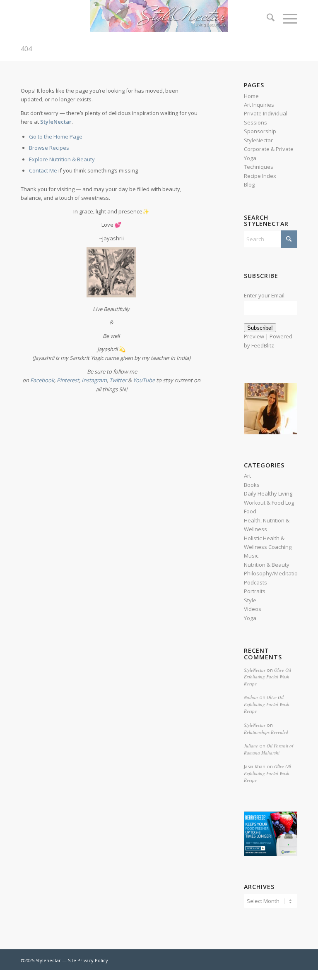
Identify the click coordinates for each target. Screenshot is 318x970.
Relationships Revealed (266, 732)
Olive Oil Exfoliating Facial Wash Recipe (267, 677)
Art (247, 475)
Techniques (258, 166)
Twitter (118, 380)
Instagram (94, 380)
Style (250, 600)
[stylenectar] (159, 18)
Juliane (251, 745)
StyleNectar (254, 670)
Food (250, 511)
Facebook (42, 380)
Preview (254, 336)
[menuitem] (266, 18)
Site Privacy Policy (88, 960)
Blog (249, 184)
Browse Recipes (49, 147)
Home (251, 96)
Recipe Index (260, 176)
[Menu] (286, 18)
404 (26, 48)
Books (252, 485)
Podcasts (255, 582)
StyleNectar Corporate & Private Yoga (269, 149)
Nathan (251, 697)
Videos (252, 609)
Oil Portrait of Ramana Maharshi (268, 749)
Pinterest (68, 380)
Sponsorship (260, 131)
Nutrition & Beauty (266, 564)
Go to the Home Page (55, 136)
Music (251, 555)
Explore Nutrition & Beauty (62, 159)
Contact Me (43, 170)
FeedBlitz (262, 345)
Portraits (254, 591)
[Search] (266, 18)
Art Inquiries (259, 104)
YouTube (144, 380)
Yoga (250, 618)
